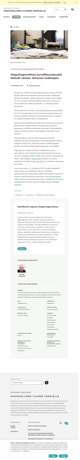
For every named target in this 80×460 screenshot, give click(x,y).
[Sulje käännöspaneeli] (76, 2)
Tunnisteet (63, 17)
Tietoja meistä (13, 426)
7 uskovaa (34, 159)
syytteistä (17, 185)
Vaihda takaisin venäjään (51, 2)
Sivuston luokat (17, 383)
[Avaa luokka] (46, 382)
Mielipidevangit (29, 17)
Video (41, 17)
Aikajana (22, 248)
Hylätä (63, 456)
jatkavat (58, 176)
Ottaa (53, 456)
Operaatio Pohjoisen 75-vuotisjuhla (40, 438)
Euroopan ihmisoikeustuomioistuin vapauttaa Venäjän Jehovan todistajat (41, 434)
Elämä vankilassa (34, 429)
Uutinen (16, 17)
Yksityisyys (14, 431)
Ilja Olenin (40, 161)
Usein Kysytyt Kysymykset (37, 426)
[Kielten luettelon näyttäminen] (65, 2)
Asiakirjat (51, 17)
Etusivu (7, 17)
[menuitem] (6, 16)
